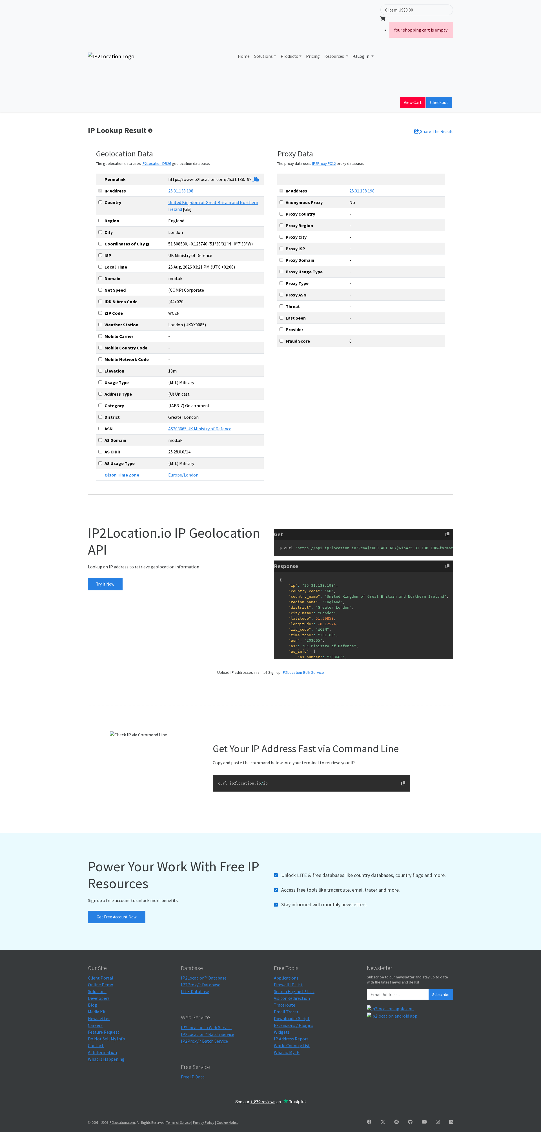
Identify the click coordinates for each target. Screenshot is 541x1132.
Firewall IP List (288, 984)
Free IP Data (193, 1077)
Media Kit (97, 1011)
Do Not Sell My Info (106, 1039)
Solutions (263, 56)
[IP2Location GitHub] (410, 1122)
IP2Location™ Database (204, 978)
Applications (286, 978)
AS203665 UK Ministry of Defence (199, 428)
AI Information (102, 1052)
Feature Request (103, 1032)
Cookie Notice (227, 1122)
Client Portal (100, 978)
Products (289, 56)
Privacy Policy (203, 1122)
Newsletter (99, 1018)
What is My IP (287, 1052)
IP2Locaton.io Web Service (206, 1027)
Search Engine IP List (294, 991)
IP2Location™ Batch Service (207, 1034)
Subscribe (440, 994)
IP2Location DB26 (156, 163)
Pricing (313, 56)
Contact (96, 1045)
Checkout (439, 102)
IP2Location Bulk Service (302, 672)
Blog (92, 1005)
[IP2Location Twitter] (383, 1122)
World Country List (292, 1045)
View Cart (413, 102)
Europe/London (183, 475)
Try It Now (105, 584)
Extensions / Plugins (293, 1025)
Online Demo (100, 984)
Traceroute (284, 1005)
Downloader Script (292, 1018)
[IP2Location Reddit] (396, 1122)
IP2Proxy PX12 (324, 163)
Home (244, 56)
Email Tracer (286, 1011)
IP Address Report (291, 1039)
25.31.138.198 (180, 191)
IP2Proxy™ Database (200, 984)
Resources (334, 56)
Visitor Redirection (292, 998)
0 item (391, 10)
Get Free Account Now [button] (117, 917)
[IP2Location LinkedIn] (451, 1122)
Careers (95, 1025)
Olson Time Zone (122, 475)
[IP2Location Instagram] (438, 1122)
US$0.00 (405, 10)
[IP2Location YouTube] (424, 1122)
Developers (99, 998)
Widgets (282, 1032)
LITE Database (195, 991)
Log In (363, 56)
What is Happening (106, 1059)
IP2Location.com (122, 1122)
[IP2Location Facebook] (369, 1122)
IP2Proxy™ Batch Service (204, 1041)
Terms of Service (178, 1122)
